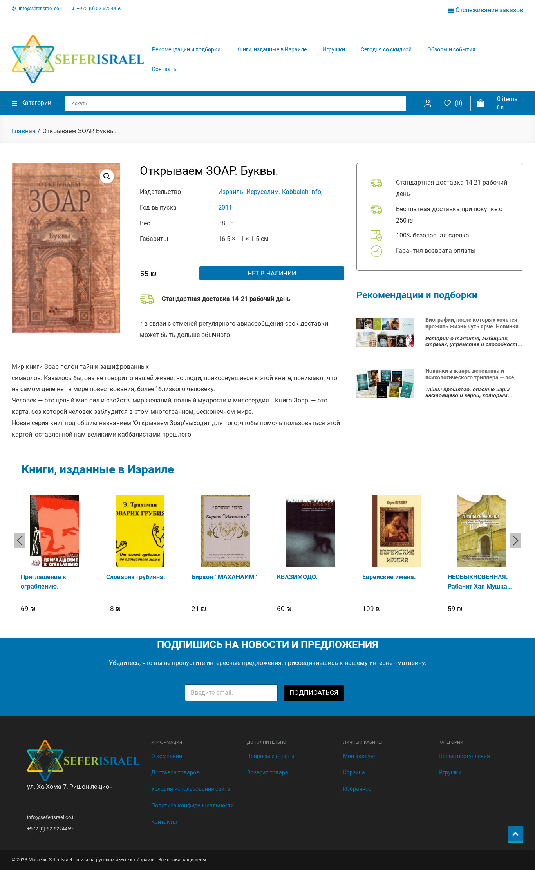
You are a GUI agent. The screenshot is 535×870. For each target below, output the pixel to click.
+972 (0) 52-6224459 (99, 8)
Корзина (354, 772)
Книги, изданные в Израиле (271, 49)
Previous (19, 540)
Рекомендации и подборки (186, 49)
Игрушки (333, 49)
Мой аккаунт (359, 756)
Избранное (357, 789)
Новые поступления (464, 756)
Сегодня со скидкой (386, 49)
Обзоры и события (451, 49)
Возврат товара (267, 772)
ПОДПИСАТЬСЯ (313, 692)
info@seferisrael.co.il (41, 8)
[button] (107, 176)
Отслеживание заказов (488, 10)
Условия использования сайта (190, 789)
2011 (225, 207)
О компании (166, 756)
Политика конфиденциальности (192, 805)
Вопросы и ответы (271, 756)
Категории (36, 103)
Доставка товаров (175, 772)
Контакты (165, 69)
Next (515, 540)
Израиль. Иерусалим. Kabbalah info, (270, 192)
